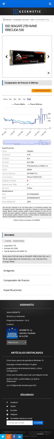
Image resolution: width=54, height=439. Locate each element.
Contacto (10, 324)
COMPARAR (8, 241)
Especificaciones (13, 290)
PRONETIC (40, 434)
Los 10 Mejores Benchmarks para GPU (21, 385)
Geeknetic (8, 20)
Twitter (13, 406)
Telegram (13, 414)
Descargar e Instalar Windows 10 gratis (22, 364)
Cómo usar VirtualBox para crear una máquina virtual (27, 375)
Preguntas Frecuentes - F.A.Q (18, 320)
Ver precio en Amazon (41, 90)
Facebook (14, 402)
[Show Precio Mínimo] (35, 104)
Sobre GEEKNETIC (13, 312)
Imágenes (9, 270)
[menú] (3, 3)
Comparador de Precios (21, 20)
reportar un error (18, 241)
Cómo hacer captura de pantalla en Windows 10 (25, 360)
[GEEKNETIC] (27, 11)
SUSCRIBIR (38, 423)
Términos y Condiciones (16, 316)
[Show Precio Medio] (18, 104)
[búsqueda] (50, 3)
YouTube (13, 410)
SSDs (32, 20)
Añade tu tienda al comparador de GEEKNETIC (27, 220)
